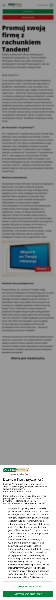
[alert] (28, 300)
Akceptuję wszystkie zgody (28, 594)
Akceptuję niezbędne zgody (28, 586)
